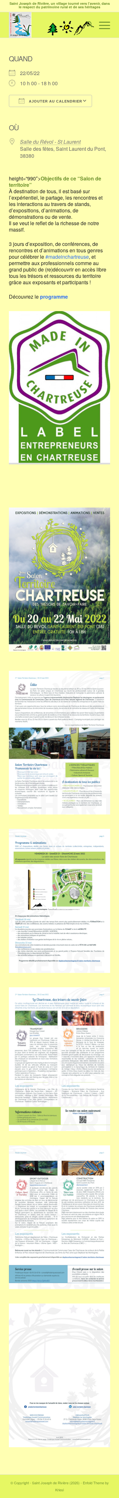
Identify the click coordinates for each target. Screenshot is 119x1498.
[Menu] (101, 25)
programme (54, 296)
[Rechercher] (86, 25)
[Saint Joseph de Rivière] (49, 25)
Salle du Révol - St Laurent (50, 141)
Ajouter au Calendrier (55, 101)
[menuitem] (86, 25)
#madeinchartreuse (67, 256)
